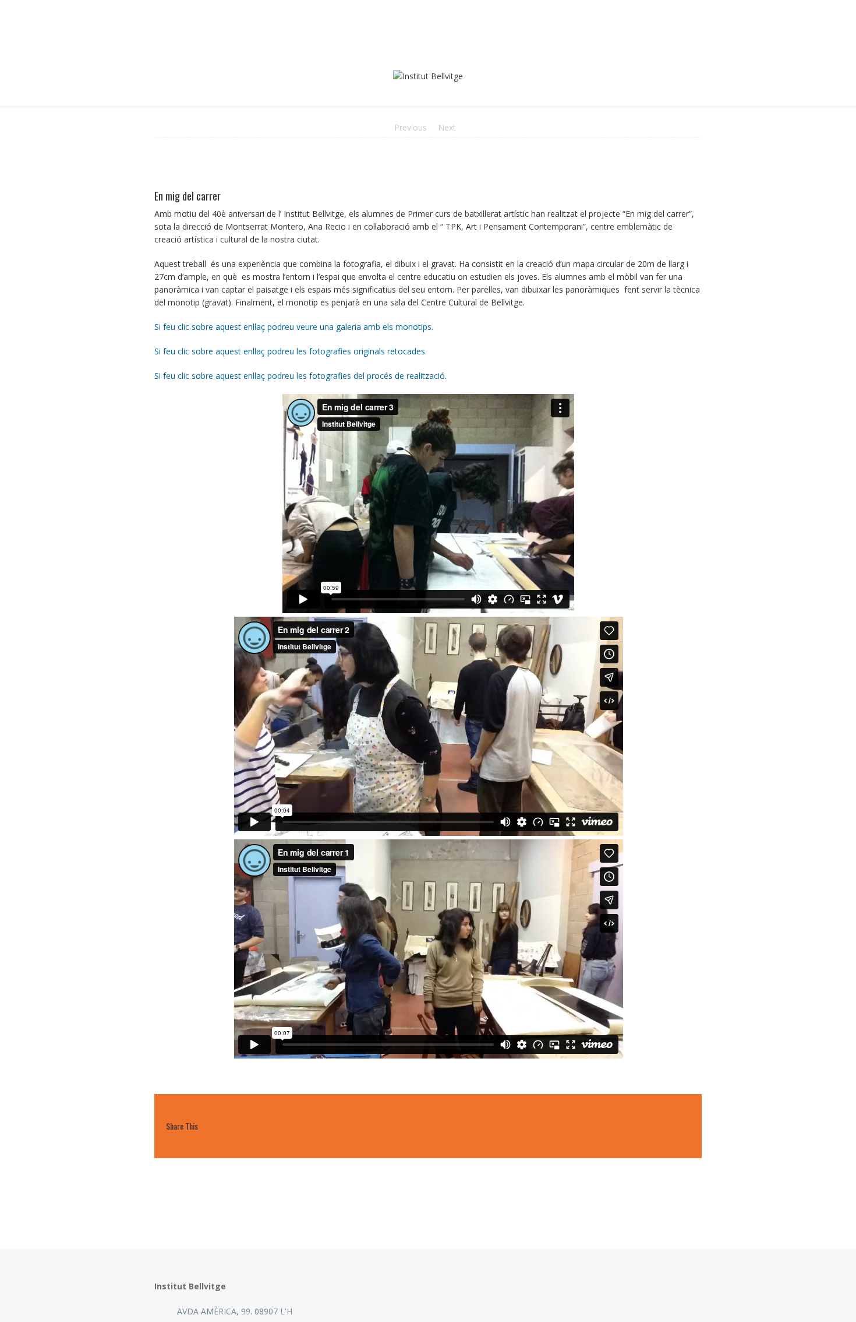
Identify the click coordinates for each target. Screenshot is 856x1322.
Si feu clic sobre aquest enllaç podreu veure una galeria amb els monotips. (293, 326)
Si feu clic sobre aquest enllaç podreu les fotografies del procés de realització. (300, 375)
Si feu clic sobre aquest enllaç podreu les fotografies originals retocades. (290, 351)
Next (447, 127)
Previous (410, 127)
